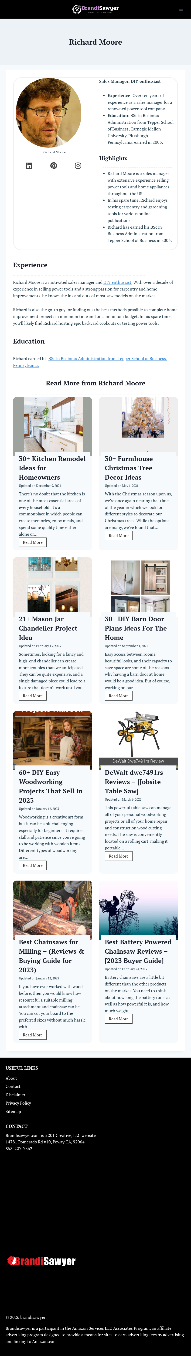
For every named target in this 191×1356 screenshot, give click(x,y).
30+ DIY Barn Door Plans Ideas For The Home (136, 628)
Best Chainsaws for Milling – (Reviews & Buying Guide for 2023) (51, 956)
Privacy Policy (18, 1103)
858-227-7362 (19, 1148)
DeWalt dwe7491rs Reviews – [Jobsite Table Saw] (134, 781)
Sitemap (13, 1111)
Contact (13, 1086)
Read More (35, 543)
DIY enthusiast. (117, 282)
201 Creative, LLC (64, 1135)
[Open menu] (181, 9)
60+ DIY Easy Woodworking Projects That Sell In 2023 (51, 786)
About (11, 1078)
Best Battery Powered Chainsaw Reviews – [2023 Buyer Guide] (138, 951)
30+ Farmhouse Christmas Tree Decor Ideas (129, 467)
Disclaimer (15, 1094)
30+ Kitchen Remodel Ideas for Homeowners (52, 467)
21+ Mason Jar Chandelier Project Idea (48, 628)
